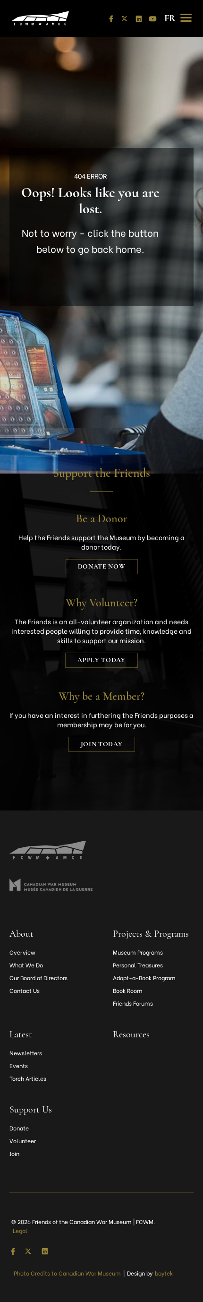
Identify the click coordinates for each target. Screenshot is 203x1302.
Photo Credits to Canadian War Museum (67, 1273)
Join (14, 1153)
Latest (20, 1034)
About (21, 934)
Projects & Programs (151, 934)
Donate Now (102, 566)
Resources (131, 1034)
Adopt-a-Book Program (144, 978)
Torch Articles (27, 1078)
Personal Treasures (138, 965)
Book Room (128, 990)
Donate (19, 1128)
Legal (20, 1230)
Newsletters (25, 1053)
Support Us (30, 1109)
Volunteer (22, 1141)
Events (18, 1065)
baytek (164, 1273)
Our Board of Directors (38, 978)
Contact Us (24, 990)
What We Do (26, 965)
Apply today (101, 660)
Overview (22, 952)
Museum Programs (138, 952)
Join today (102, 744)
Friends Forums (133, 1003)
